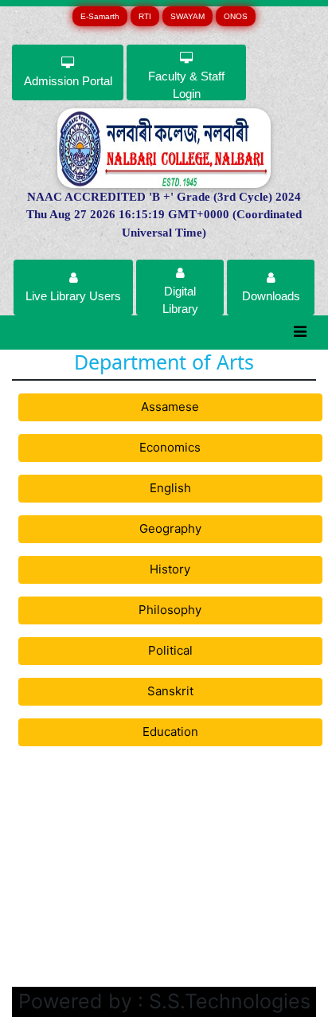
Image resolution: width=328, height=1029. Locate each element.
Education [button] (170, 731)
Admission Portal (68, 81)
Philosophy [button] (170, 609)
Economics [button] (170, 447)
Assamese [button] (170, 406)
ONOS (236, 16)
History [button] (170, 569)
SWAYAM (187, 16)
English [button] (170, 487)
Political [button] (170, 650)
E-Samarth (99, 16)
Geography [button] (170, 528)
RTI (145, 16)
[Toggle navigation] (300, 332)
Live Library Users (73, 296)
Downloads (271, 296)
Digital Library (180, 299)
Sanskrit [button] (170, 690)
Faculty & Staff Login (186, 84)
